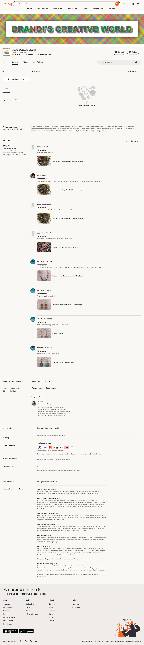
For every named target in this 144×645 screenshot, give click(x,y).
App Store (10, 631)
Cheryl (39, 261)
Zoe (38, 204)
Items (5, 62)
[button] (119, 52)
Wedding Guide (98, 8)
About (25, 62)
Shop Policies (38, 62)
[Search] (117, 3)
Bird (38, 175)
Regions (138, 641)
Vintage (85, 8)
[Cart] (137, 3)
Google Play (26, 631)
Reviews (15, 62)
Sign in (125, 4)
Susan (39, 146)
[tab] (16, 71)
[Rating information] (13, 55)
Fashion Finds (72, 8)
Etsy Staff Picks (42, 8)
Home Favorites (58, 8)
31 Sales (5, 88)
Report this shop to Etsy (10, 100)
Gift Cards (111, 8)
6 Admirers (6, 92)
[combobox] (64, 3)
